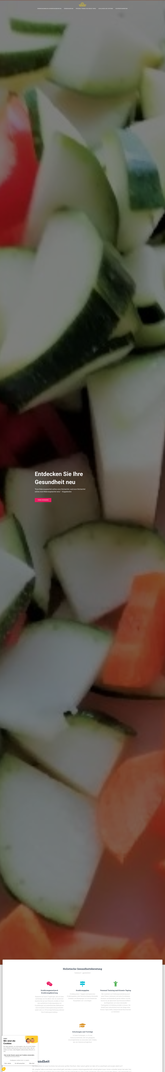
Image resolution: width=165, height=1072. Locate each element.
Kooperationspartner (122, 8)
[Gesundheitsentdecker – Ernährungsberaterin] (82, 4)
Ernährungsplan (68, 8)
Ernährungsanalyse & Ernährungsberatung (49, 8)
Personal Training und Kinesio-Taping (86, 8)
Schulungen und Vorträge (105, 8)
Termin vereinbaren (43, 500)
